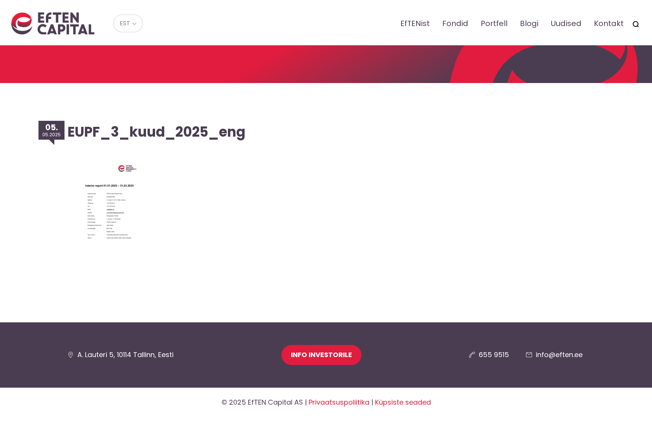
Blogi (529, 23)
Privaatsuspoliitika (339, 402)
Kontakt (609, 23)
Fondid (455, 23)
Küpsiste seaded (403, 402)
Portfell (494, 23)
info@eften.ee (559, 354)
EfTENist (415, 23)
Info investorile (321, 354)
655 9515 (494, 354)
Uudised (566, 23)
